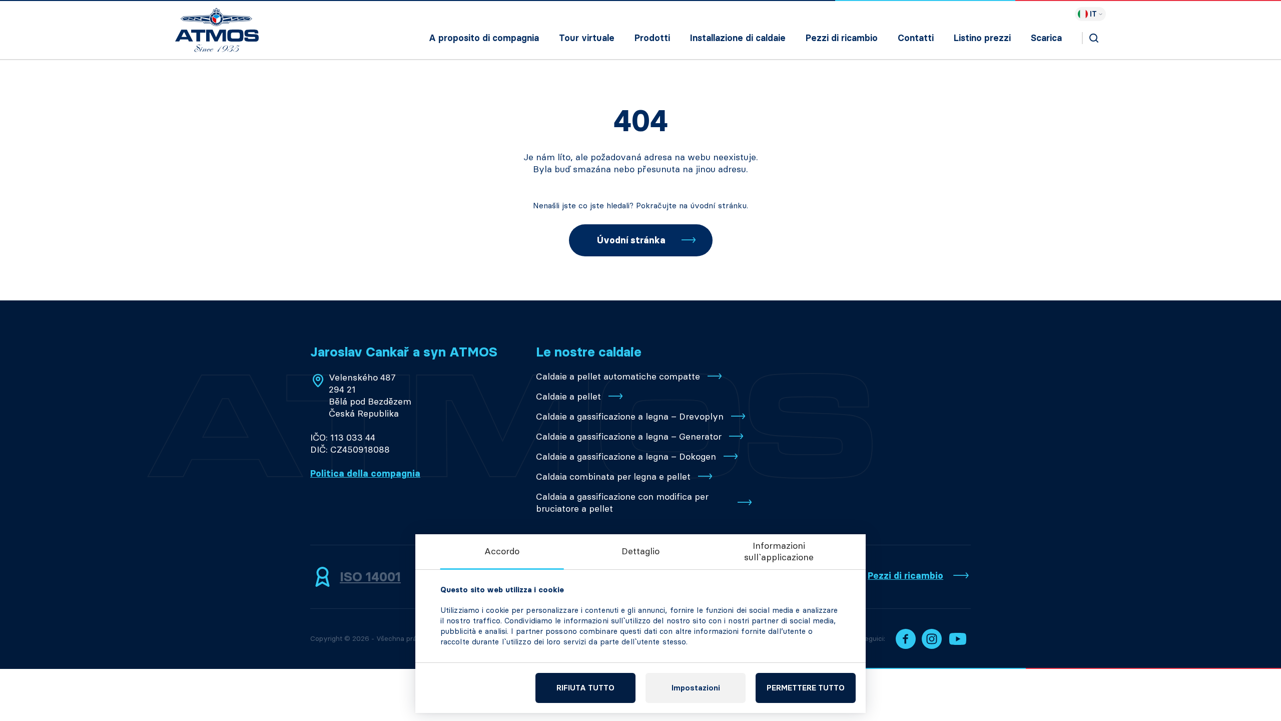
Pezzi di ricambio (842, 38)
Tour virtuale (586, 38)
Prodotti (652, 38)
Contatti (916, 38)
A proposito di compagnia (484, 38)
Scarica (1046, 38)
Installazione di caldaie (738, 38)
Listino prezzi (982, 38)
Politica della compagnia (365, 473)
